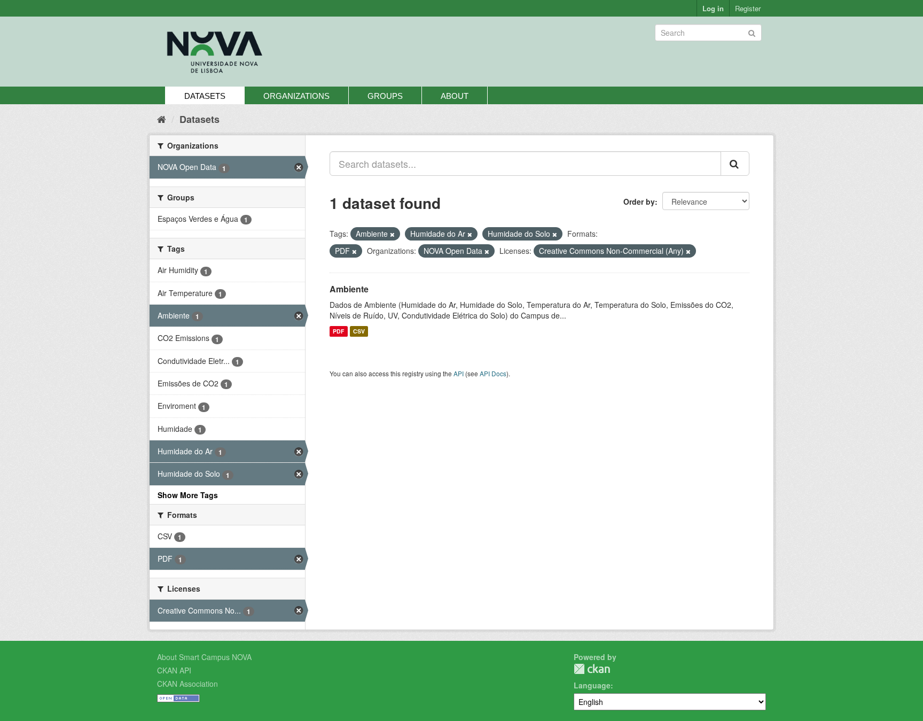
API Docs (493, 373)
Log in (713, 8)
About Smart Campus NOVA (204, 657)
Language (592, 685)
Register (748, 8)
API (458, 373)
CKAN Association (187, 683)
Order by (639, 201)
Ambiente (349, 289)
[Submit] (751, 31)
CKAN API (174, 670)
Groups (385, 95)
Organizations (296, 95)
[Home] (161, 119)
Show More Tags (188, 495)
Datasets (204, 95)
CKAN (592, 669)
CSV (359, 331)
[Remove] (392, 234)
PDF (338, 331)
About (454, 95)
